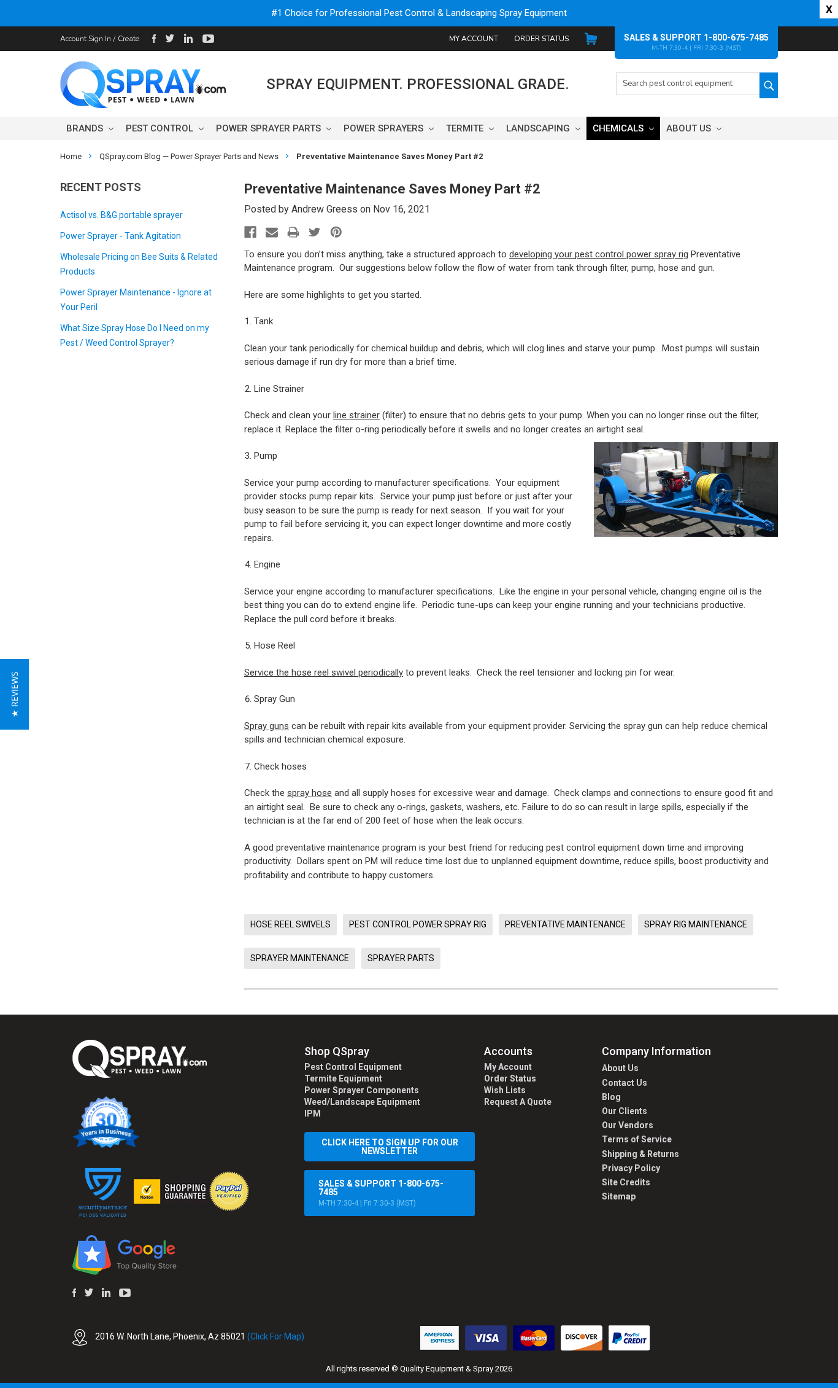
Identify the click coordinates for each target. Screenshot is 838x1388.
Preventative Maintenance (565, 924)
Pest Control (161, 128)
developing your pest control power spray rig (598, 254)
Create (128, 39)
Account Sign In (85, 39)
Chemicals (619, 128)
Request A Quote (518, 1102)
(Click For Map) (275, 1336)
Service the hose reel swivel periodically (323, 672)
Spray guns (266, 725)
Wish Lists (505, 1090)
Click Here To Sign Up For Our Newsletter (389, 1146)
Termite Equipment (343, 1078)
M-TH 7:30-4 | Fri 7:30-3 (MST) (381, 1193)
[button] (837, 1381)
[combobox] (687, 83)
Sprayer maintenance (299, 958)
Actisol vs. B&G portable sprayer (121, 215)
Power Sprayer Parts (269, 128)
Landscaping (539, 128)
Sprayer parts (400, 958)
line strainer (356, 415)
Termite (466, 128)
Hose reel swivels (290, 924)
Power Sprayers (385, 128)
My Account (473, 39)
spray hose (309, 792)
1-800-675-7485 (736, 37)
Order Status (541, 39)
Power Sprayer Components (361, 1090)
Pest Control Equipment (353, 1067)
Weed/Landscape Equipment (362, 1102)
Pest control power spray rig (417, 924)
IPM (312, 1113)
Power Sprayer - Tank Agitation (120, 236)
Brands (86, 128)
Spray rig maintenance (695, 924)
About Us (689, 128)
